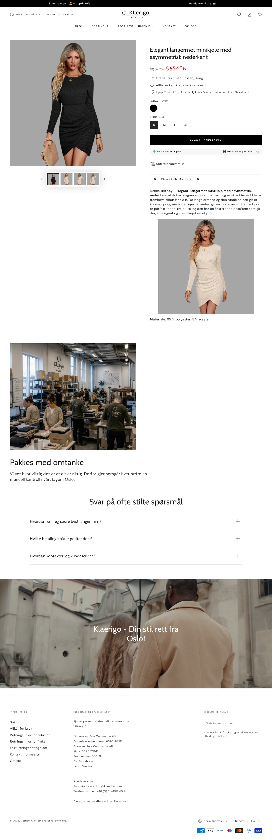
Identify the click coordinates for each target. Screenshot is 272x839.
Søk (13, 722)
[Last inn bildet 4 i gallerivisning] (93, 179)
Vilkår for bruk (21, 728)
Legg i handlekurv (206, 139)
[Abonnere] (259, 723)
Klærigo (25, 820)
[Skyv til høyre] (104, 179)
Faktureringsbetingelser (28, 748)
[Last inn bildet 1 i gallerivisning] (53, 179)
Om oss (16, 761)
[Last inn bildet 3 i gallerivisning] (80, 179)
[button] (239, 14)
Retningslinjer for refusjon (30, 735)
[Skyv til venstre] (41, 179)
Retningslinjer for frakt (27, 741)
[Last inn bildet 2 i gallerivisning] (66, 179)
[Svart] (153, 108)
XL (186, 125)
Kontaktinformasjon (25, 754)
